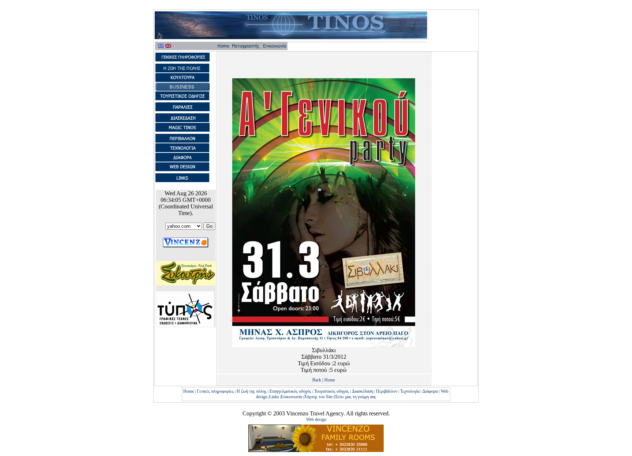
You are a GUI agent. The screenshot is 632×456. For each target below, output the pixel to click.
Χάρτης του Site (319, 396)
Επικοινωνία (291, 396)
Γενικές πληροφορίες (215, 391)
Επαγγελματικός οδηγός (290, 391)
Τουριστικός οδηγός (331, 391)
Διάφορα (430, 391)
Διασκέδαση (362, 391)
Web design (316, 419)
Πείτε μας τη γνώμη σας (355, 396)
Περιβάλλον (386, 391)
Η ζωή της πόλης (252, 391)
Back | (317, 379)
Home (329, 379)
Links (274, 396)
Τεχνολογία (410, 391)
